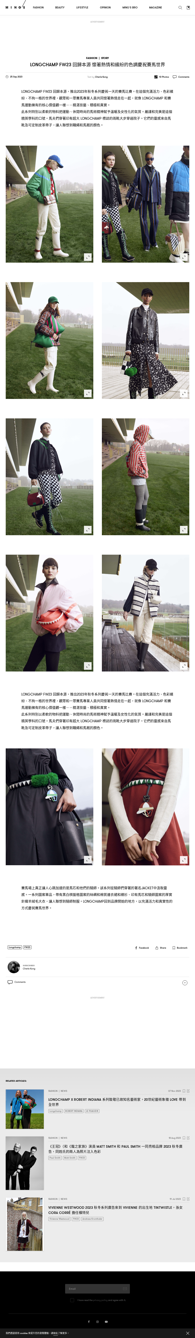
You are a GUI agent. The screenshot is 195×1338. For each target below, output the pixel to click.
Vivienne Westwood (59, 1218)
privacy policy (100, 1300)
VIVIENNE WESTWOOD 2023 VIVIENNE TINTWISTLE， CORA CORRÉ (115, 1210)
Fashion (91, 58)
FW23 (27, 947)
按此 (55, 1333)
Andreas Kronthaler (92, 1218)
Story (105, 58)
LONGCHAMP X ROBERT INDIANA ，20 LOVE (117, 1102)
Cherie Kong (101, 76)
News (64, 1091)
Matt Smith (69, 1157)
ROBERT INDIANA (73, 1111)
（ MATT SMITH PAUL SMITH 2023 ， (115, 1149)
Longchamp (15, 947)
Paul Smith (55, 1157)
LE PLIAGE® (92, 1111)
